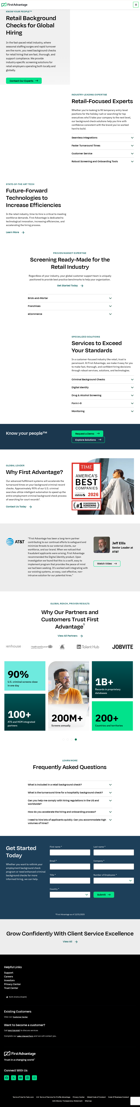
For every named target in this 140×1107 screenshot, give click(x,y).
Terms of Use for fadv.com (23, 1097)
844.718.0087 (14, 1030)
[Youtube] (20, 1077)
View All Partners (68, 636)
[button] (136, 4)
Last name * (99, 846)
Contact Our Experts (21, 81)
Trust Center (11, 988)
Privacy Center (12, 984)
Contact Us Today (16, 506)
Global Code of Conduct (96, 1097)
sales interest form (25, 1036)
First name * (56, 846)
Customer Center (20, 1017)
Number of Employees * (105, 875)
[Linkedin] (27, 1077)
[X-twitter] (13, 1077)
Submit (101, 894)
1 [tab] (63, 739)
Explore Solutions (85, 440)
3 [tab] (72, 739)
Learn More (13, 232)
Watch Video (104, 563)
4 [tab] (76, 739)
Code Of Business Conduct (118, 1097)
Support (8, 972)
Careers (8, 976)
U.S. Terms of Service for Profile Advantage (53, 1097)
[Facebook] (6, 1077)
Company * (99, 860)
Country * (54, 889)
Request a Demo (85, 433)
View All (68, 941)
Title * (53, 875)
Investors (9, 980)
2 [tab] (68, 739)
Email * (53, 860)
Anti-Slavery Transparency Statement (67, 1101)
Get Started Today (67, 285)
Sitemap (88, 1101)
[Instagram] (34, 1077)
